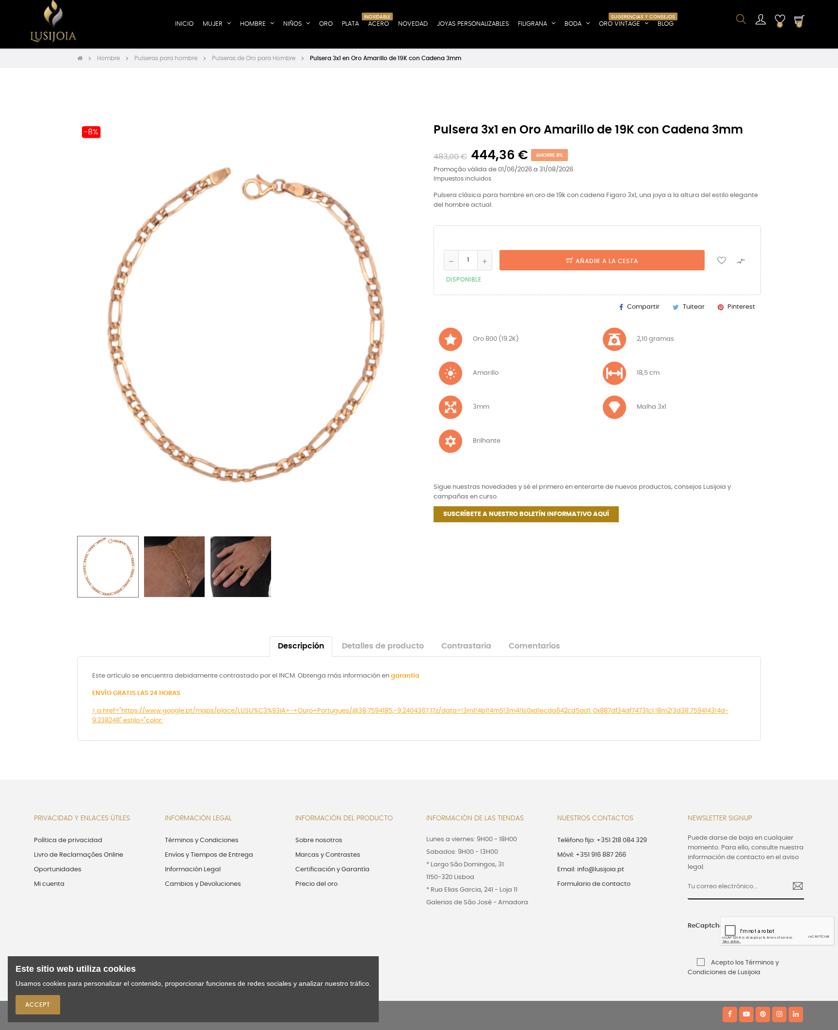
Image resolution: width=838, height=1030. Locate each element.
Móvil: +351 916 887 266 (591, 855)
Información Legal (193, 869)
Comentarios (534, 646)
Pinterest (741, 307)
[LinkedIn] (796, 1014)
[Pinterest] (763, 1014)
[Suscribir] (794, 887)
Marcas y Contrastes (327, 855)
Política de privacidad (68, 840)
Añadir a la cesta (606, 261)
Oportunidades (57, 869)
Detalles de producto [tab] (383, 646)
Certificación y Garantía (332, 869)
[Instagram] (779, 1014)
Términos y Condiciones (202, 840)
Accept (37, 1005)
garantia (405, 676)
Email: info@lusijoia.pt (590, 869)
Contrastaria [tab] (466, 646)
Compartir (643, 307)
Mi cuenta (49, 884)
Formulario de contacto (593, 884)
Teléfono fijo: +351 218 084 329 (602, 840)
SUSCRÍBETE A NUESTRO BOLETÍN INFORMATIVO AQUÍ (526, 514)
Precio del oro (316, 884)
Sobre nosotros (318, 840)
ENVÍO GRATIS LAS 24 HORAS (136, 693)
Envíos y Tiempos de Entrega (209, 855)
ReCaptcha (700, 926)
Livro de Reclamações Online (78, 855)
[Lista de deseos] (721, 260)
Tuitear (694, 307)
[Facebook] (730, 1014)
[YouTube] (746, 1014)
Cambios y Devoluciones (203, 884)
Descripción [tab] (301, 646)
